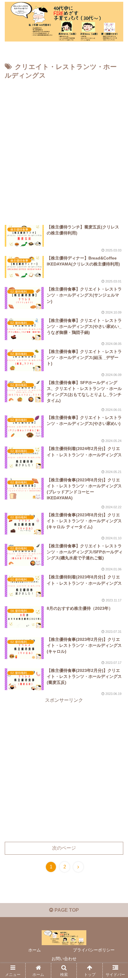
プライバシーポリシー (94, 950)
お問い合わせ (64, 958)
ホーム (34, 950)
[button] (115, 846)
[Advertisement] (64, 149)
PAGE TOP (66, 910)
